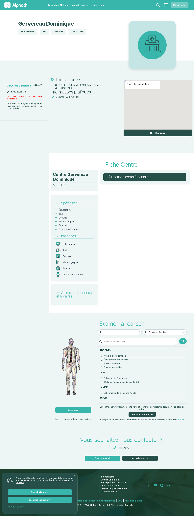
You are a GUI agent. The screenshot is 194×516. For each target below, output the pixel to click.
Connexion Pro (109, 491)
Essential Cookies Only (40, 500)
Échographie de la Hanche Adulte (119, 393)
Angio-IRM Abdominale (114, 355)
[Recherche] (158, 5)
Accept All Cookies (40, 492)
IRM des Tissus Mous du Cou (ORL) (121, 382)
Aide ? (38, 85)
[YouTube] (156, 485)
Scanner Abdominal (112, 367)
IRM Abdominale (111, 363)
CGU (120, 500)
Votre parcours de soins (113, 482)
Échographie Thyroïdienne (116, 378)
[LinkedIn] (169, 485)
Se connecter (179, 5)
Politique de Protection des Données (95, 500)
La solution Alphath (58, 5)
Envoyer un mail (102, 458)
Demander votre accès (142, 414)
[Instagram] (162, 485)
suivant (181, 419)
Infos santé (99, 5)
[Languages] (166, 5)
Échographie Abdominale (115, 359)
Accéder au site (140, 458)
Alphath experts (80, 5)
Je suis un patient (110, 479)
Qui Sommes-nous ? (112, 485)
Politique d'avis (133, 500)
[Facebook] (150, 485)
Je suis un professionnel (114, 488)
